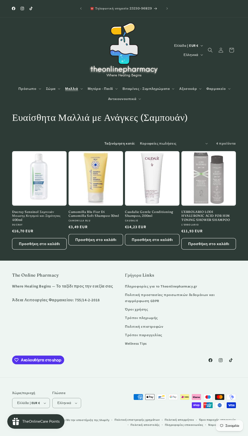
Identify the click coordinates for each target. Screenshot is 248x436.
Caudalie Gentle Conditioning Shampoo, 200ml (149, 214)
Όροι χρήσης (136, 309)
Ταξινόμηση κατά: (119, 143)
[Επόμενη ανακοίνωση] (167, 8)
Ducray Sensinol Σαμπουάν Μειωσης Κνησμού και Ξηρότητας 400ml (36, 216)
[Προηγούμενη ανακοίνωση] (81, 8)
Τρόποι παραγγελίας (143, 335)
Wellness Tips (136, 343)
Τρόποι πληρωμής (141, 318)
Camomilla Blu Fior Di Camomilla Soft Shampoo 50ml (94, 214)
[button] (29, 89)
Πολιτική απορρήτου (179, 419)
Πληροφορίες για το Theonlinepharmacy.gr (161, 286)
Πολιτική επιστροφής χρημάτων (137, 419)
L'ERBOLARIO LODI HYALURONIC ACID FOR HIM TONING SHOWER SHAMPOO (205, 216)
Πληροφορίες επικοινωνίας (184, 425)
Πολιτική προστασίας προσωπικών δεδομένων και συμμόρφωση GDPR (170, 298)
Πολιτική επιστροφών (144, 326)
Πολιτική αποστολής (145, 425)
